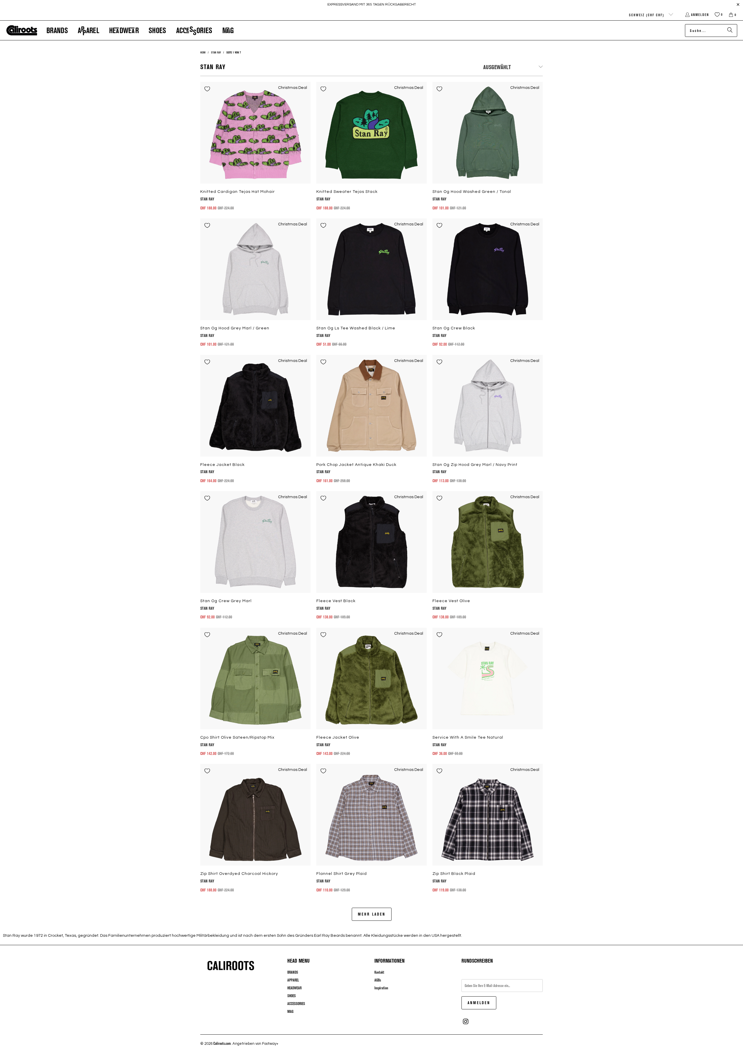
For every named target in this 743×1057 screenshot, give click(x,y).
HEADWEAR (294, 988)
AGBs (377, 980)
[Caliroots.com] (22, 30)
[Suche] (730, 30)
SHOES (291, 995)
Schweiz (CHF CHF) (647, 15)
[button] (57, 30)
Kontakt (379, 972)
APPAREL (293, 980)
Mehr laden (371, 913)
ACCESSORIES (296, 1003)
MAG (290, 1011)
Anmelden (700, 14)
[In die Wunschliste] (207, 89)
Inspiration (381, 988)
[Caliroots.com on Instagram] (465, 1021)
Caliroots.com (222, 1043)
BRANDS (292, 972)
